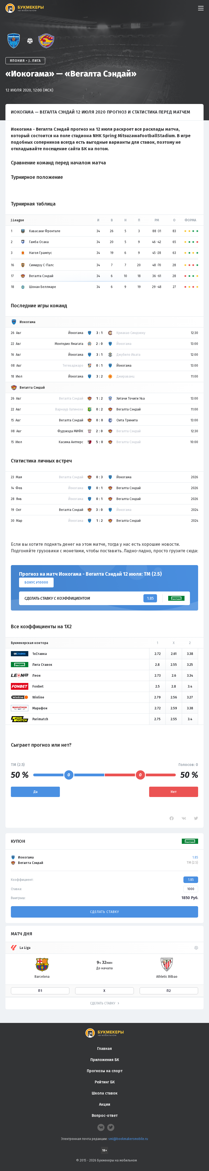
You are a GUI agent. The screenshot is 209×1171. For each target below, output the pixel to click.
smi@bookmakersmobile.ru (128, 1139)
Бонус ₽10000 (36, 582)
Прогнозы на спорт (104, 1071)
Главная (104, 1048)
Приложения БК (104, 1059)
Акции (104, 1104)
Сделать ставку (104, 912)
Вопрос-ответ (105, 1115)
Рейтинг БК (105, 1082)
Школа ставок (105, 1093)
